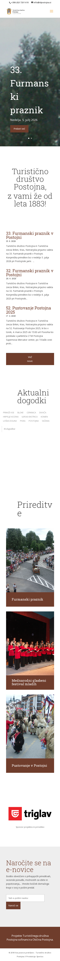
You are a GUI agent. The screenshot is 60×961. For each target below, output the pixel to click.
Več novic (30, 359)
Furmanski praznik (27, 599)
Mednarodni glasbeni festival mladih (29, 682)
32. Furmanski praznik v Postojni (29, 272)
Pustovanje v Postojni (29, 765)
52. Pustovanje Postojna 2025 (28, 310)
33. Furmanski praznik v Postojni (29, 235)
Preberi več (19, 128)
